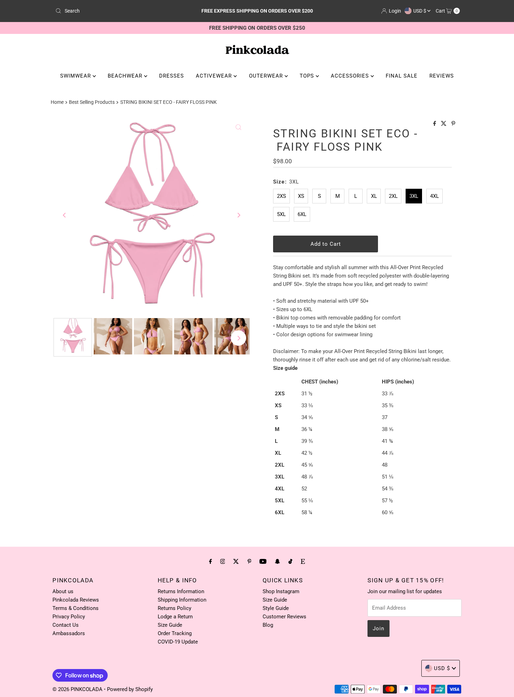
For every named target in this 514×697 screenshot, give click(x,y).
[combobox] (118, 11)
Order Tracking (175, 633)
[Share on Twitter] (444, 124)
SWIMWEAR (76, 76)
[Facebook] (210, 561)
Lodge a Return (175, 616)
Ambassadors (68, 633)
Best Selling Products (92, 102)
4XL (434, 196)
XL (374, 196)
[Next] (238, 215)
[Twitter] (236, 561)
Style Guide (276, 608)
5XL (281, 214)
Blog (268, 625)
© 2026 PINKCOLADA (78, 689)
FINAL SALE (401, 76)
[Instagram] (222, 561)
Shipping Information (182, 600)
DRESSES (171, 76)
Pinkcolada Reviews (75, 600)
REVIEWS (441, 76)
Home (57, 102)
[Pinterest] (249, 561)
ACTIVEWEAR (215, 76)
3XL (413, 196)
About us (62, 591)
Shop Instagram (281, 591)
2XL (393, 196)
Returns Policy (174, 608)
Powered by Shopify (130, 689)
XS (301, 196)
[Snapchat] (277, 561)
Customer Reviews (284, 616)
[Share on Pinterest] (453, 124)
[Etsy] (303, 561)
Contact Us (65, 625)
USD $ (420, 11)
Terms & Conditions (75, 608)
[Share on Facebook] (435, 124)
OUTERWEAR (267, 76)
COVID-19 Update (178, 642)
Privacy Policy (68, 616)
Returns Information (181, 591)
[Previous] (64, 215)
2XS (281, 196)
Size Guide (170, 625)
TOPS (308, 76)
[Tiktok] (290, 561)
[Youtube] (262, 561)
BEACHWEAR (126, 76)
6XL (302, 214)
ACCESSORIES (351, 76)
